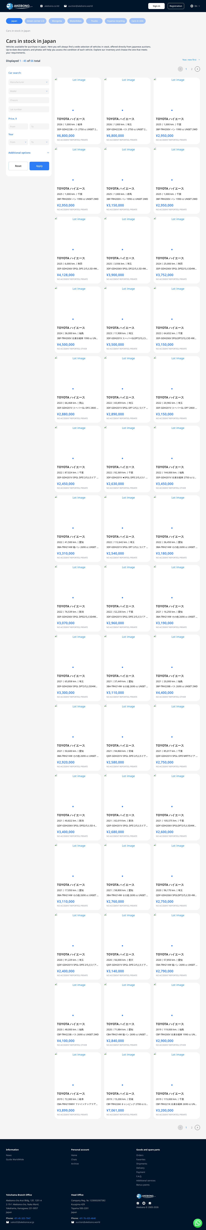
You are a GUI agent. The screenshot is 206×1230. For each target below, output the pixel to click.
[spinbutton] (18, 126)
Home (74, 1155)
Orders (139, 1155)
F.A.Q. (139, 1176)
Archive (75, 1163)
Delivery (140, 1167)
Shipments (141, 1163)
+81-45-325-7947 (22, 1218)
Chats (74, 1159)
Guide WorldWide (15, 1159)
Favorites (140, 1159)
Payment (140, 1172)
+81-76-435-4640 (87, 1218)
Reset (18, 166)
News (9, 1155)
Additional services (145, 1180)
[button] (28, 152)
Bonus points (143, 1184)
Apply (39, 166)
